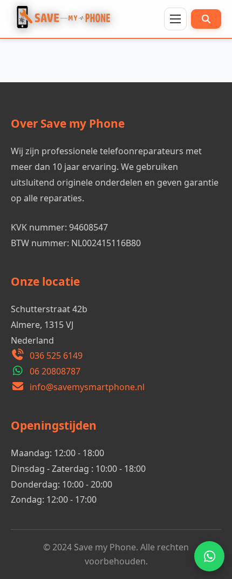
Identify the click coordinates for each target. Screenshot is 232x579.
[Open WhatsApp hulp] (209, 556)
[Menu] (175, 19)
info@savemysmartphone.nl (87, 387)
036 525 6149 (56, 355)
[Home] (66, 19)
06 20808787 (55, 371)
